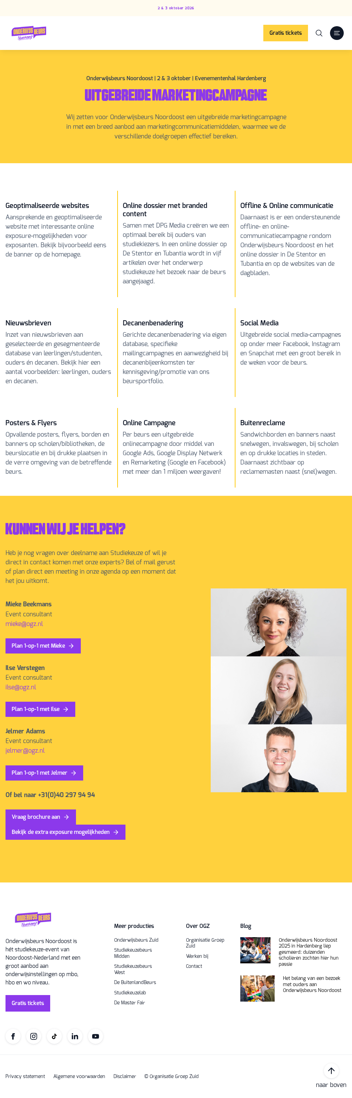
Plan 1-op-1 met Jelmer (39, 772)
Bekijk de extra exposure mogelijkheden (61, 832)
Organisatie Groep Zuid (205, 943)
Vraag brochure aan (36, 816)
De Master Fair (129, 1003)
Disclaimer (124, 1077)
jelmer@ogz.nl (25, 750)
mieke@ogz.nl (24, 624)
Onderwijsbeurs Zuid (136, 940)
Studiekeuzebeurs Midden (133, 953)
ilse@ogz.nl (21, 687)
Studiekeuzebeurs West (133, 969)
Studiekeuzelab (130, 993)
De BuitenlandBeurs (135, 983)
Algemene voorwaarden (79, 1077)
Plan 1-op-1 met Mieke (38, 645)
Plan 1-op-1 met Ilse (35, 709)
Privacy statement (25, 1077)
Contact (194, 966)
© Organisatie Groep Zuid (171, 1077)
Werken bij (197, 956)
